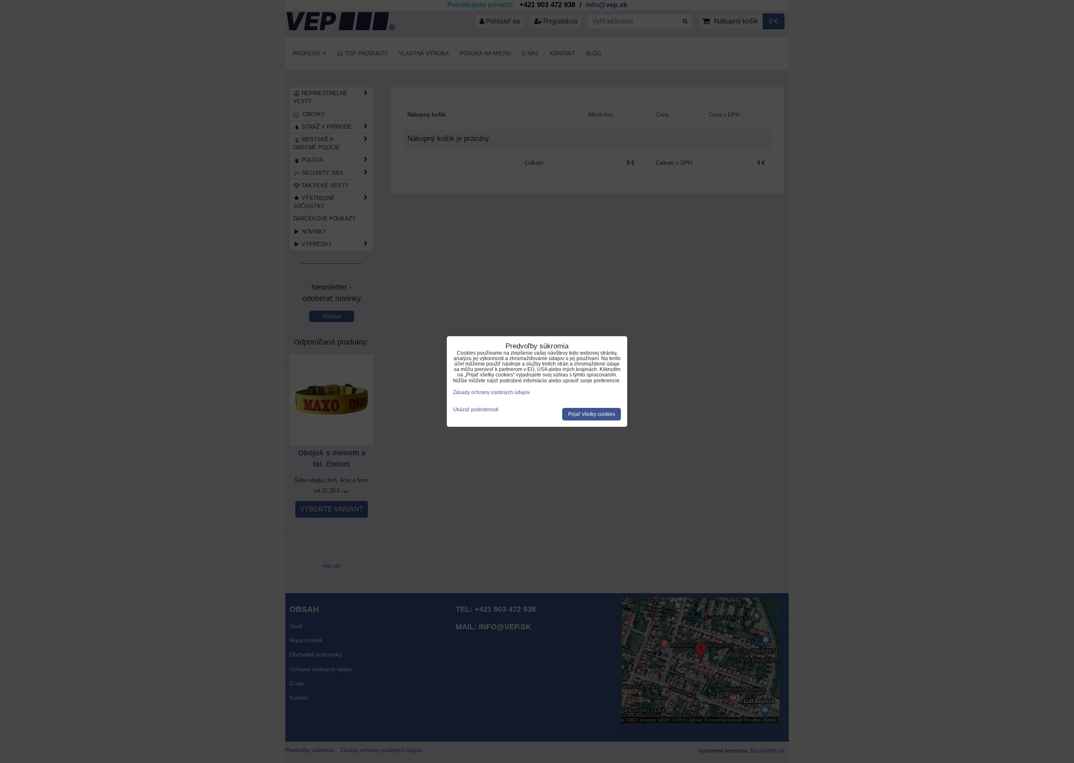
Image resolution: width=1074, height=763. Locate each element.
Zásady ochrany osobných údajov (491, 392)
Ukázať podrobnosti (475, 410)
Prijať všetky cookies (591, 414)
